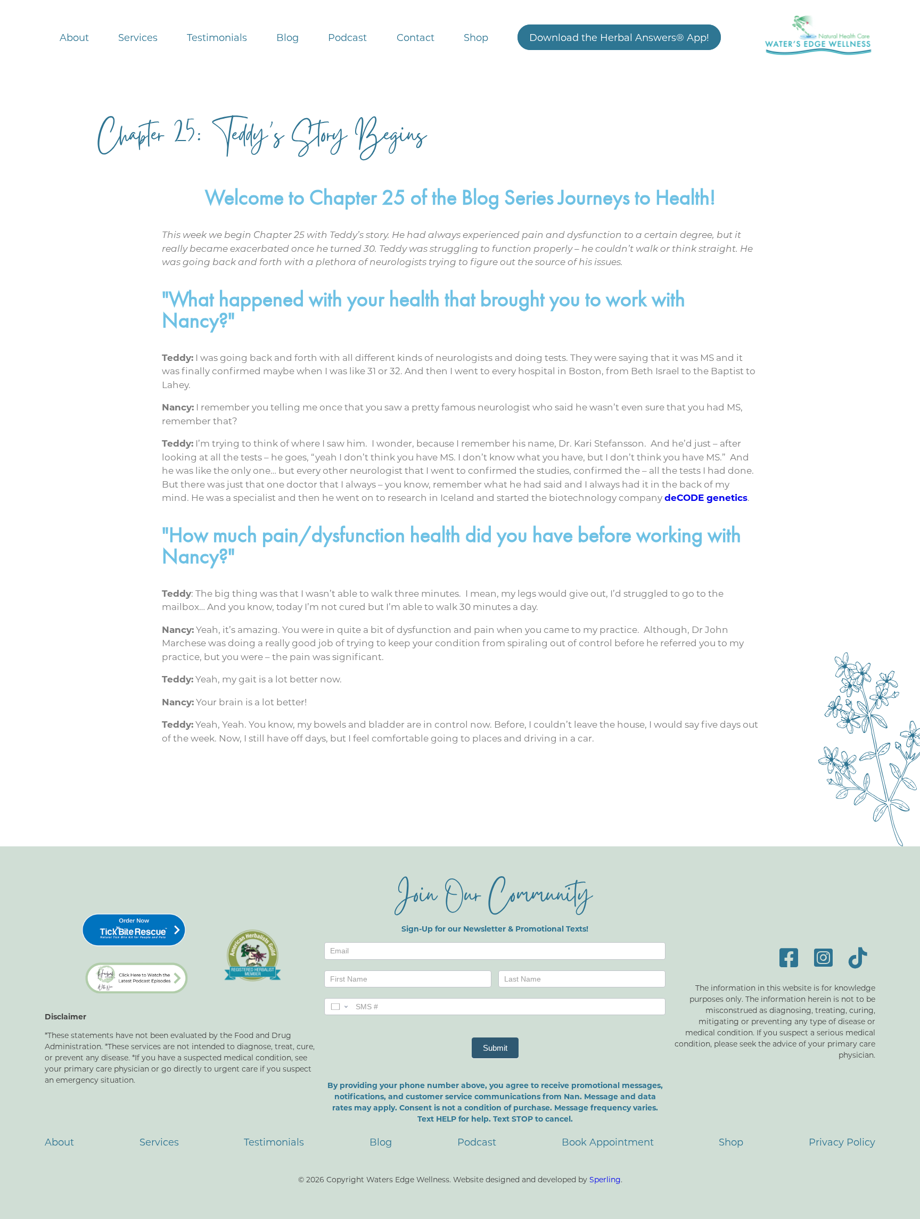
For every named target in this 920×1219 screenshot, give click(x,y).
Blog (287, 37)
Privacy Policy (842, 1141)
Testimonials (217, 37)
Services (138, 37)
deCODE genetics (706, 497)
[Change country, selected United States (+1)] (338, 1007)
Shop (476, 37)
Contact (415, 37)
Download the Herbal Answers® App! (619, 37)
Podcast (347, 37)
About (74, 37)
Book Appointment (608, 1141)
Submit (495, 1047)
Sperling (605, 1179)
